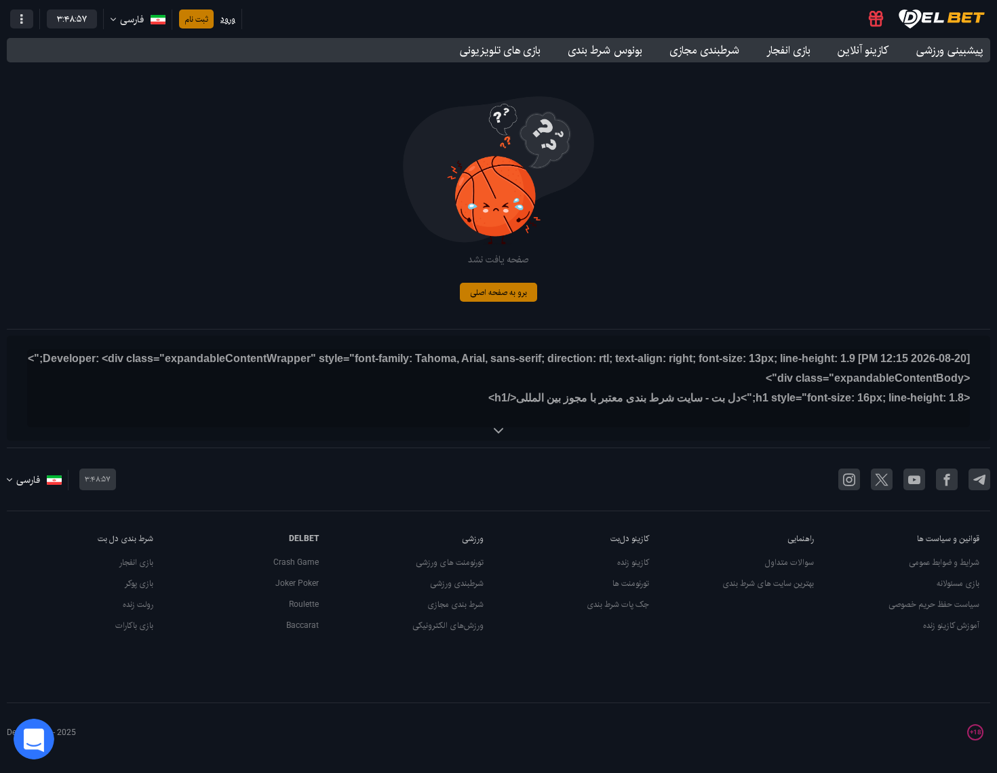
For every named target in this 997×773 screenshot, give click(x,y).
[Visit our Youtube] (914, 479)
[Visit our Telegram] (979, 479)
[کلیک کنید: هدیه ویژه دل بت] (875, 19)
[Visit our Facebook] (947, 479)
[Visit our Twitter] (882, 479)
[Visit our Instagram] (849, 479)
